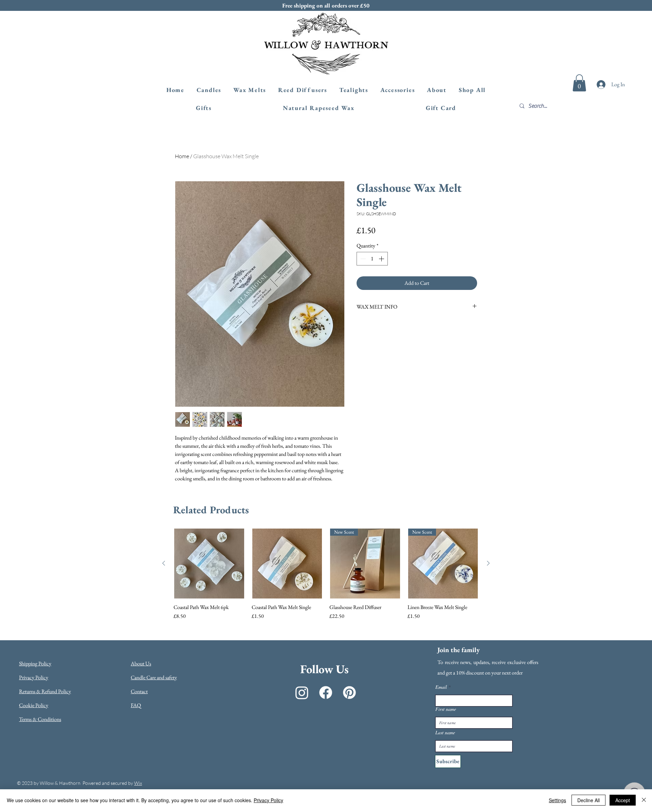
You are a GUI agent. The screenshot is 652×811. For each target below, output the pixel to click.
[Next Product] (488, 563)
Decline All (588, 800)
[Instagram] (301, 692)
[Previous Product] (164, 563)
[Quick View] (209, 563)
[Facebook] (325, 692)
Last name (445, 732)
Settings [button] (557, 800)
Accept (622, 800)
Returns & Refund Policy (45, 691)
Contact (139, 691)
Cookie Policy (33, 705)
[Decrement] (362, 258)
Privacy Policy (33, 677)
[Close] (644, 800)
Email (441, 687)
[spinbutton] (372, 258)
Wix (138, 783)
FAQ (136, 705)
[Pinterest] (349, 692)
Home (182, 156)
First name (445, 709)
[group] (326, 574)
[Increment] (382, 258)
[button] (579, 82)
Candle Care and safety (154, 677)
